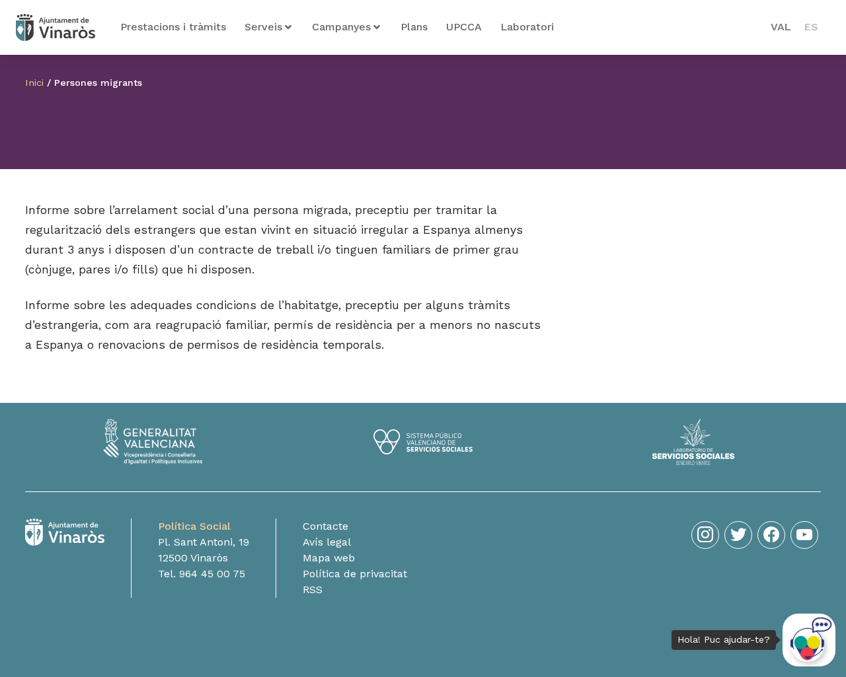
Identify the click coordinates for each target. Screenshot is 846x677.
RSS (313, 589)
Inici (34, 82)
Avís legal (327, 542)
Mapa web (329, 558)
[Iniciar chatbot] (809, 640)
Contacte (325, 526)
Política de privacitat (355, 573)
